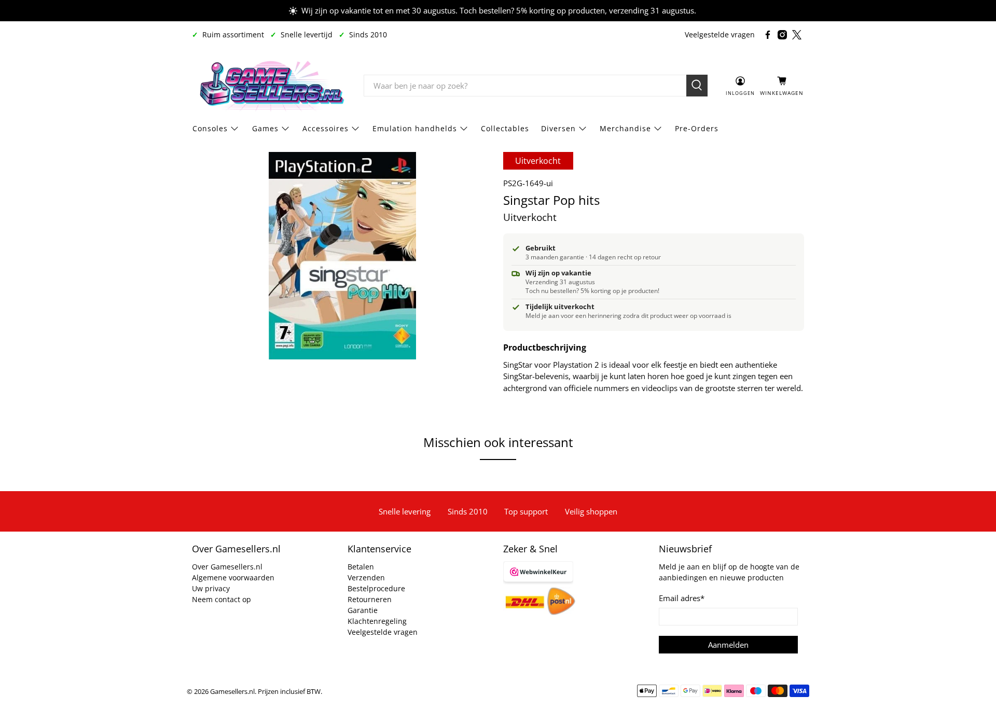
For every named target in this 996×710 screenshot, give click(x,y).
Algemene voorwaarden (233, 577)
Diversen (558, 128)
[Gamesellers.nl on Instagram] (782, 34)
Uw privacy (211, 588)
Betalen (361, 567)
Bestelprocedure (376, 588)
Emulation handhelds (414, 128)
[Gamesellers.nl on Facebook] (767, 34)
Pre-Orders (696, 128)
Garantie (363, 610)
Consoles (210, 128)
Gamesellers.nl (232, 691)
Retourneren (370, 599)
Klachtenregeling (377, 621)
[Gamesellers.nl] (270, 86)
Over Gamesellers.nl (227, 567)
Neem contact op (221, 599)
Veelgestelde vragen (720, 34)
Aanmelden (728, 644)
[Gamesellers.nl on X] (796, 34)
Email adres (681, 598)
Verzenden (366, 577)
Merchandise (625, 128)
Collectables (505, 128)
